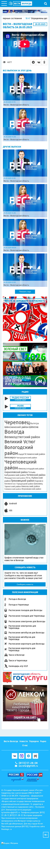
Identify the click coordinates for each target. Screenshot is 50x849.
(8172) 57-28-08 (28, 763)
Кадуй (21, 454)
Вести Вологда (11, 741)
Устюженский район (34, 454)
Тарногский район (12, 486)
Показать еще (25, 292)
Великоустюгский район (22, 437)
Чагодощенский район (26, 457)
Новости (23, 741)
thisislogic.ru (6, 829)
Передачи (34, 741)
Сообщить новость (25, 584)
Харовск (39, 481)
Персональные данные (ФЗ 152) (14, 826)
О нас (25, 745)
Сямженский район (12, 489)
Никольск (23, 468)
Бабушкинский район (15, 475)
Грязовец (38, 483)
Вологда (14, 432)
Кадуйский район (36, 468)
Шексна (33, 427)
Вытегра (34, 423)
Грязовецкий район (23, 480)
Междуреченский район (15, 478)
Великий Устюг (19, 441)
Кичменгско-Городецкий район (18, 483)
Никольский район (30, 486)
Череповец (17, 422)
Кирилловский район (16, 472)
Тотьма (31, 472)
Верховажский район (31, 489)
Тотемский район (35, 475)
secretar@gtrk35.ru (28, 766)
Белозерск (10, 457)
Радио (43, 741)
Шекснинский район (16, 427)
